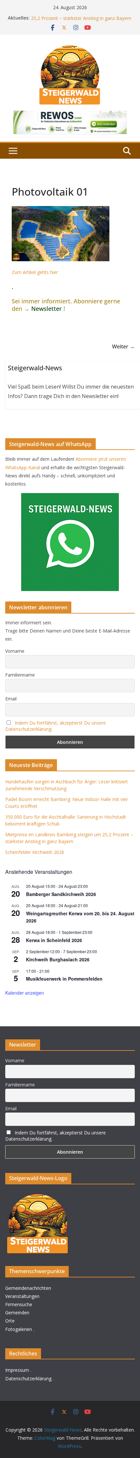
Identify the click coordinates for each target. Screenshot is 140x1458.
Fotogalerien (18, 1329)
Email (11, 699)
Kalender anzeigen (24, 992)
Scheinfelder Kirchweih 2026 (34, 852)
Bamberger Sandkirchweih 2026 (61, 894)
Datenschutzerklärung (28, 1378)
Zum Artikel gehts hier (35, 272)
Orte (10, 1321)
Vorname (14, 651)
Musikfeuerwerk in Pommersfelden (64, 978)
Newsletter (46, 308)
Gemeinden (17, 1312)
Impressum (17, 1370)
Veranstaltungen (22, 1296)
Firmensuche (18, 1304)
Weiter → (123, 346)
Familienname (20, 675)
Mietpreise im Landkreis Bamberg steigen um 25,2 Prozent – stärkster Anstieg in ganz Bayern (81, 19)
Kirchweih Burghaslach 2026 (58, 959)
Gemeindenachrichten (28, 1288)
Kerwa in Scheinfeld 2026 (54, 940)
